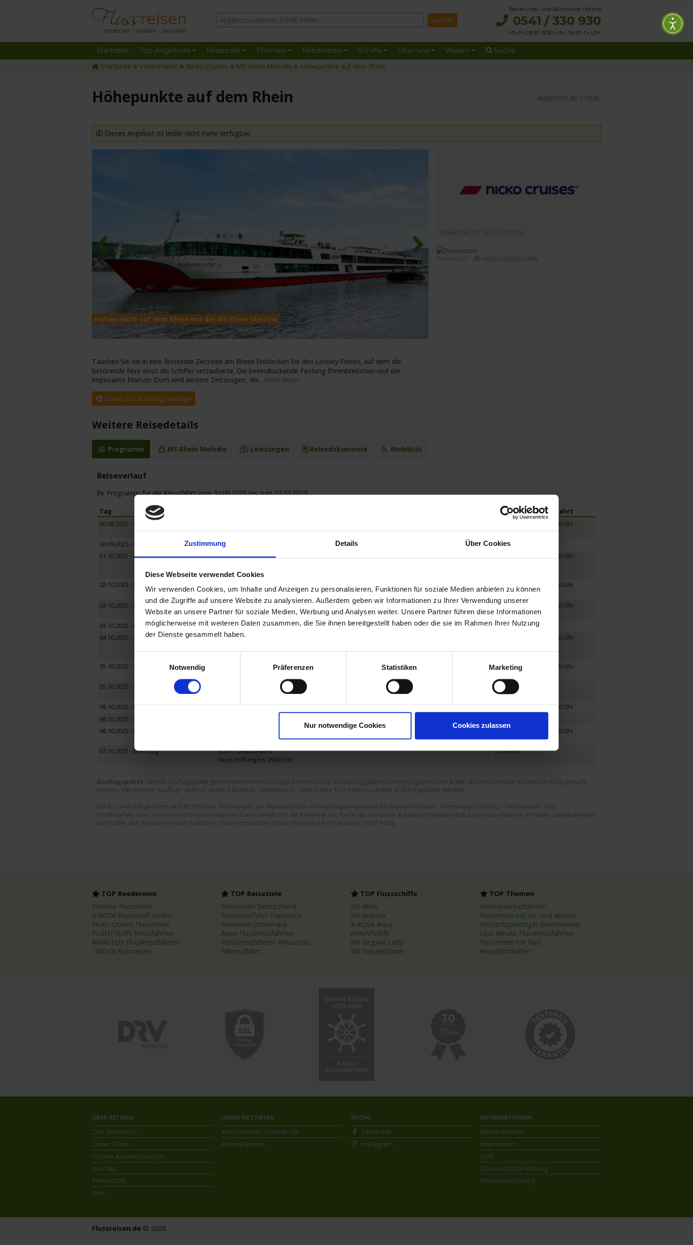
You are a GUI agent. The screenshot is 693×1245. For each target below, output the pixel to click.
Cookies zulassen (482, 726)
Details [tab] (346, 544)
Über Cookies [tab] (488, 544)
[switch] (293, 686)
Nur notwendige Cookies (345, 726)
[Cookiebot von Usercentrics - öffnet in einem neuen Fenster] (507, 512)
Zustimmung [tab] (205, 544)
